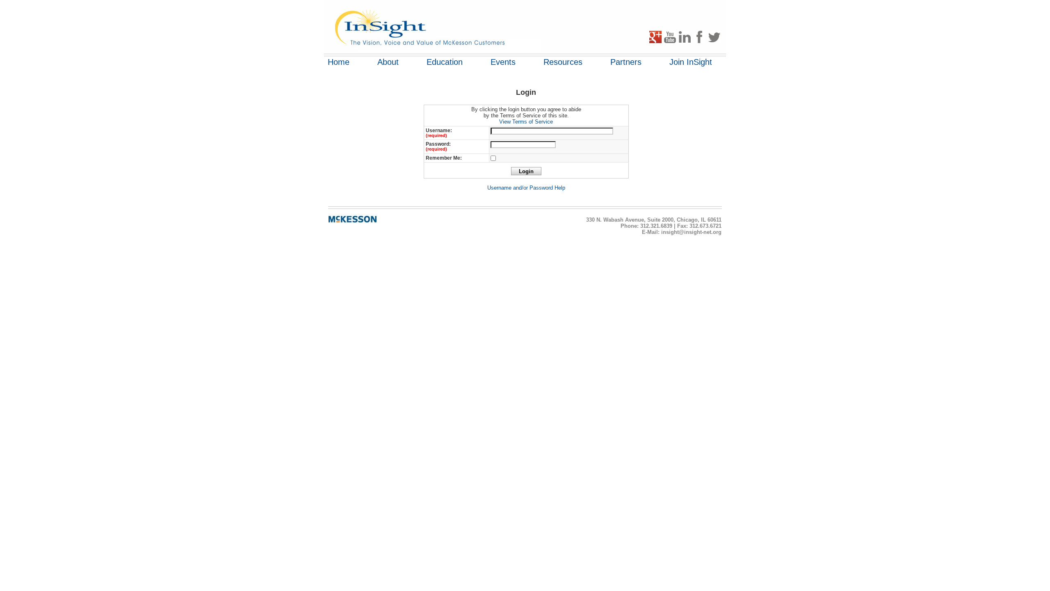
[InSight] (426, 26)
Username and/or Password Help (526, 188)
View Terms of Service (526, 122)
